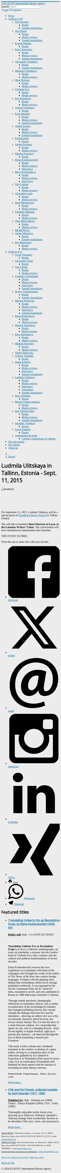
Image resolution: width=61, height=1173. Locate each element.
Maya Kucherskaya (25, 172)
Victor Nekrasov (24, 254)
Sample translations (32, 28)
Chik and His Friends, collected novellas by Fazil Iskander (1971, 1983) (32, 1091)
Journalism (27, 389)
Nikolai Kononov (24, 153)
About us (13, 447)
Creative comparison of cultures (39, 438)
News (11, 15)
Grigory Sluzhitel (24, 355)
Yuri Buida (21, 31)
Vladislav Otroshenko (26, 276)
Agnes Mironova (24, 233)
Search (5, 6)
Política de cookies (36, 1157)
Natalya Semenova (25, 325)
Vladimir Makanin (25, 211)
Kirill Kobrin (22, 138)
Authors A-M (15, 18)
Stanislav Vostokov (25, 423)
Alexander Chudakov (26, 61)
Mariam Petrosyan (24, 300)
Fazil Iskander (22, 113)
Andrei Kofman (23, 144)
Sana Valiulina (22, 395)
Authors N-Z (15, 251)
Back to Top (8, 1162)
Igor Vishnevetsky (24, 411)
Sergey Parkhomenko (26, 291)
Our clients (14, 444)
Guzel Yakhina (23, 429)
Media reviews (29, 37)
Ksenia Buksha (23, 43)
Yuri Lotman (21, 184)
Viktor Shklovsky (24, 352)
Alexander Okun (24, 260)
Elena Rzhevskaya (25, 316)
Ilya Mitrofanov (23, 242)
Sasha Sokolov (23, 362)
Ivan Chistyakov (24, 49)
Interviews (27, 169)
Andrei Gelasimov (25, 107)
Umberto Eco (22, 89)
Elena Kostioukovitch (26, 159)
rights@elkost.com (8, 1139)
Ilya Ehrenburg (23, 98)
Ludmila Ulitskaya (25, 377)
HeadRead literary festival (32, 515)
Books (25, 24)
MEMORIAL (22, 230)
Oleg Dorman (22, 80)
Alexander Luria (24, 193)
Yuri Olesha (21, 267)
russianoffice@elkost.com (48, 1152)
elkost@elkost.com (24, 1148)
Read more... (15, 1082)
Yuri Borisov (22, 21)
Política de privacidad (19, 1157)
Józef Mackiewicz (24, 202)
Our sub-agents (16, 441)
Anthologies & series (26, 435)
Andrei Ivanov (22, 126)
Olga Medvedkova (25, 221)
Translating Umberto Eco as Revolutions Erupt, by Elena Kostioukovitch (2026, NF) (34, 924)
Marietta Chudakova (26, 70)
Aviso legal (5, 1157)
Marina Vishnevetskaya (27, 401)
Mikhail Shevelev (24, 343)
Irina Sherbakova (24, 334)
